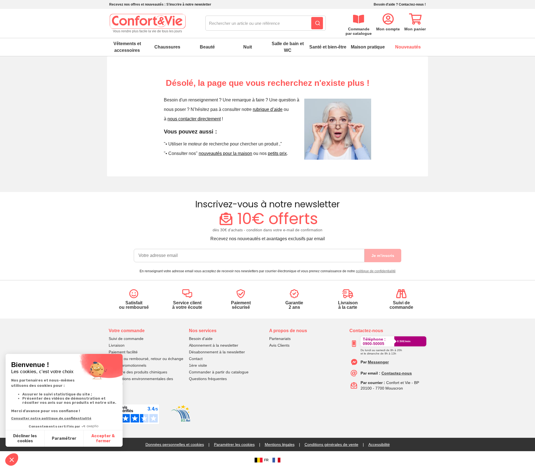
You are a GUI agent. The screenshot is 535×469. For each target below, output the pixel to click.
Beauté (207, 47)
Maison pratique (368, 47)
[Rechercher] (317, 23)
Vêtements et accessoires (127, 47)
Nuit (247, 47)
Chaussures (167, 47)
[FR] (276, 460)
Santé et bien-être (327, 47)
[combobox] (265, 23)
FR (266, 460)
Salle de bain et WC (288, 47)
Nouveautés (408, 47)
